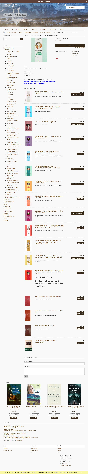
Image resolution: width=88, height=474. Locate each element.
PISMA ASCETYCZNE (11, 135)
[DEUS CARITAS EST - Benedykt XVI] (29, 330)
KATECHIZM (10, 96)
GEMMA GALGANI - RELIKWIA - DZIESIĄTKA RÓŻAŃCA (15, 433)
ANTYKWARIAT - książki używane (12, 197)
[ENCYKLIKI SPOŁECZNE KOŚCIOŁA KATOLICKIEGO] (29, 345)
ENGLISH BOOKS (7, 199)
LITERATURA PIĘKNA (11, 111)
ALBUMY (8, 58)
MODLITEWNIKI (10, 123)
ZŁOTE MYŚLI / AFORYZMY (12, 191)
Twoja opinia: (27, 366)
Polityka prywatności (7, 450)
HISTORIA (9, 84)
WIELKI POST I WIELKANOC (13, 180)
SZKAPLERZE (6, 209)
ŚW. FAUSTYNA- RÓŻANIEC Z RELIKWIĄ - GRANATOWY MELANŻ (17, 436)
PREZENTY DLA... (7, 215)
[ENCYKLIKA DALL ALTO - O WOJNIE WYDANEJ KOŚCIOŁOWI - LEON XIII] (29, 230)
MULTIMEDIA (8, 194)
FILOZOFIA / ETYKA (11, 82)
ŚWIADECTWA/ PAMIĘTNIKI (13, 172)
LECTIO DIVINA (10, 106)
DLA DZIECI (9, 68)
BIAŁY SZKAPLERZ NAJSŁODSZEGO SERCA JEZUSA (14, 426)
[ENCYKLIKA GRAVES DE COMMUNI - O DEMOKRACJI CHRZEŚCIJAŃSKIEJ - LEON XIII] (29, 260)
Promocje (5, 220)
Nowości (5, 218)
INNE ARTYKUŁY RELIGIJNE (9, 216)
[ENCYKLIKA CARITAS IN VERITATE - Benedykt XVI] (29, 315)
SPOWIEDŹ (9, 165)
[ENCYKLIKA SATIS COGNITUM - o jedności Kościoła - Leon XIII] (29, 186)
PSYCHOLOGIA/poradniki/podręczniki (15, 144)
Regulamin (5, 448)
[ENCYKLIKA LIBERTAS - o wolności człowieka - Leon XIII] (29, 96)
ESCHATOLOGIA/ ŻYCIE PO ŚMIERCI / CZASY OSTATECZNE (12, 78)
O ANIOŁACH (9, 125)
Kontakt (59, 452)
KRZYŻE (5, 204)
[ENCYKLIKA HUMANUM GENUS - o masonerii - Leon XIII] (29, 201)
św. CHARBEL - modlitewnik (9, 434)
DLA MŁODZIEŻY (10, 70)
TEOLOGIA (9, 178)
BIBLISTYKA (9, 60)
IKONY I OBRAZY (7, 208)
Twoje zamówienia (34, 448)
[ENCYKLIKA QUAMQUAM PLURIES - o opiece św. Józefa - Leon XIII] (29, 215)
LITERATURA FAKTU (11, 110)
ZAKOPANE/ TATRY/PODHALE (13, 182)
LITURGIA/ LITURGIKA (11, 113)
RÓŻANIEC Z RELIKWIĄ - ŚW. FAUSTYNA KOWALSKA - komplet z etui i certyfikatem (21, 437)
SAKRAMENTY (11, 99)
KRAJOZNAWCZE (10, 104)
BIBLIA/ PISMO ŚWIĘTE (12, 56)
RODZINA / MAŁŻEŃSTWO (12, 149)
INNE (9, 97)
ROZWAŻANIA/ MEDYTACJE (13, 153)
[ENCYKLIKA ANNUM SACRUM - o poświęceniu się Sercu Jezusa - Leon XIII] (29, 171)
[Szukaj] (21, 39)
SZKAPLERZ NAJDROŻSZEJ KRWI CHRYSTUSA (14, 440)
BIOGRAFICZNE (10, 63)
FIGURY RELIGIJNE (7, 206)
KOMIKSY (9, 87)
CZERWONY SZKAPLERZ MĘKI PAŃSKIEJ (12, 425)
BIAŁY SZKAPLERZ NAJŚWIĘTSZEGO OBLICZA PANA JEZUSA (16, 432)
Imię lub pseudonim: (29, 361)
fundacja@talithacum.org (65, 465)
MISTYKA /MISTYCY (11, 118)
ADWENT (9, 54)
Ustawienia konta (34, 450)
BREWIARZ (9, 61)
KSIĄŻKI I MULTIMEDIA (8, 48)
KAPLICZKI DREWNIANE (8, 201)
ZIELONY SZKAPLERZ (8, 429)
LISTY (8, 108)
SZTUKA (8, 166)
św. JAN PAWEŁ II (10, 177)
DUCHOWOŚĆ (10, 72)
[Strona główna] (15, 16)
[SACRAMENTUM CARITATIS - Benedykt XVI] (29, 301)
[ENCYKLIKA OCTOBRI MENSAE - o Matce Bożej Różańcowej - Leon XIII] (29, 156)
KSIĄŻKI (7, 49)
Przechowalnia (33, 452)
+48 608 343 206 (63, 463)
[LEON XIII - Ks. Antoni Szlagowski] (29, 126)
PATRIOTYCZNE (10, 130)
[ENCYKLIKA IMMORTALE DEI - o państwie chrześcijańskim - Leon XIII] (29, 111)
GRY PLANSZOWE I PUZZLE (11, 196)
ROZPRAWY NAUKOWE (12, 151)
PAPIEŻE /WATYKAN (11, 132)
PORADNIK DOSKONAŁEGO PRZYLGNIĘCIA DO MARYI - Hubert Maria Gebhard (20, 430)
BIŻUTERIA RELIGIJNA (8, 211)
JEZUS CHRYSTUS (10, 85)
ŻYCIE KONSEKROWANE (12, 192)
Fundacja (59, 450)
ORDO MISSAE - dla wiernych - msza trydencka (14, 438)
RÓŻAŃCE (5, 213)
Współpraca (60, 448)
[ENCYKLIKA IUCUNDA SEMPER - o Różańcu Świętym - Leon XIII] (29, 141)
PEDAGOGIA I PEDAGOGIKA (13, 134)
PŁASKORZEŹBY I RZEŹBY (9, 203)
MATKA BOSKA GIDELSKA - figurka (11, 427)
